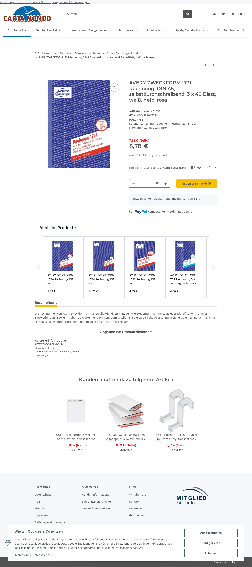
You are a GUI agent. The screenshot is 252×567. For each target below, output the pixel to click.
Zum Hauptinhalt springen (18, 2)
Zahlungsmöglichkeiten (97, 501)
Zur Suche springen (49, 2)
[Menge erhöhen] (165, 183)
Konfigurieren (211, 543)
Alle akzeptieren (211, 532)
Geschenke (136, 515)
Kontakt (134, 501)
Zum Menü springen (76, 2)
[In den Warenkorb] (38, 78)
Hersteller (135, 508)
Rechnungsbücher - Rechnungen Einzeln (171, 123)
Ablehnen (211, 553)
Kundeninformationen (96, 494)
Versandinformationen (97, 508)
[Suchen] (187, 14)
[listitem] (62, 267)
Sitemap (40, 508)
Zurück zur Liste (46, 53)
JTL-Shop (231, 562)
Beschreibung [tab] (46, 303)
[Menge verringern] (133, 183)
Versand (161, 155)
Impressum (21, 555)
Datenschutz (41, 555)
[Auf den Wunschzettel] (114, 87)
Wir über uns (137, 494)
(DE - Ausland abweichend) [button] (171, 167)
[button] (214, 14)
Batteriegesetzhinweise (50, 522)
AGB (37, 501)
